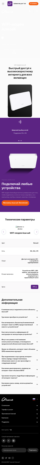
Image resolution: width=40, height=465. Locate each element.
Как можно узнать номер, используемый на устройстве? (17, 384)
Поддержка (5, 422)
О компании (6, 405)
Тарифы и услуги (7, 410)
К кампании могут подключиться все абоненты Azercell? (18, 311)
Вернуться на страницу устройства (16, 18)
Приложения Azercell (9, 414)
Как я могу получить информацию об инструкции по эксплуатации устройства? (17, 333)
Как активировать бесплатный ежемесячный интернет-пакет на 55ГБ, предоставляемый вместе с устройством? (18, 325)
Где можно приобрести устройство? (15, 317)
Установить (33, 3)
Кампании (5, 418)
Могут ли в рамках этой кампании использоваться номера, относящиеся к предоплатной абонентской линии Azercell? (17, 342)
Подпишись (33, 450)
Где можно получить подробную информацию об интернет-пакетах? (18, 377)
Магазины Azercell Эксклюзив (15, 203)
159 (34, 287)
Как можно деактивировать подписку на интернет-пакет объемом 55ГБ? (16, 369)
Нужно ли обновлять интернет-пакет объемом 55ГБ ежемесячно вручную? (18, 350)
